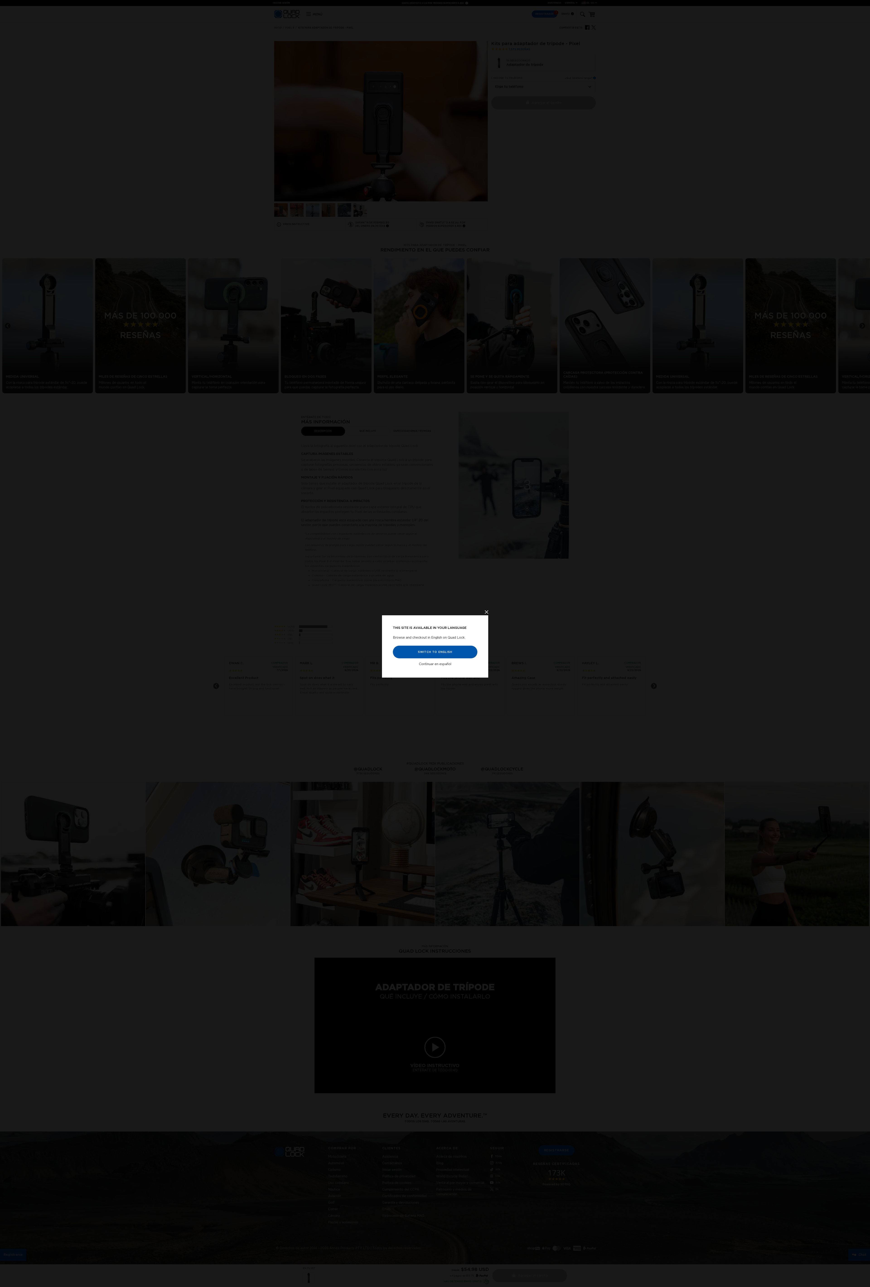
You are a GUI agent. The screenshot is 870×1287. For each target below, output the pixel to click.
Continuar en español (435, 664)
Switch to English (435, 651)
